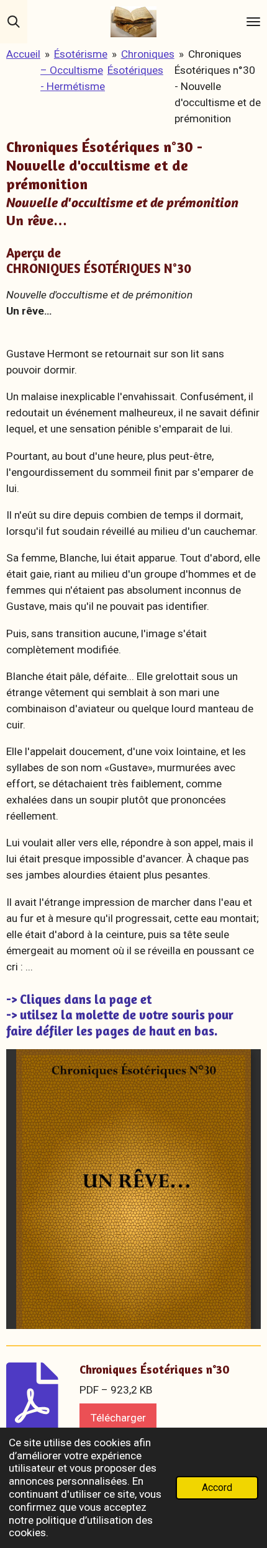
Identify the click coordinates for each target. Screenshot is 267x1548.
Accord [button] (217, 1487)
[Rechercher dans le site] (13, 21)
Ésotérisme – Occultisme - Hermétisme (73, 70)
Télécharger (118, 1418)
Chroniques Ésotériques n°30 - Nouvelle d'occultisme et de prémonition (217, 86)
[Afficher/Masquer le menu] (253, 21)
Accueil (23, 54)
